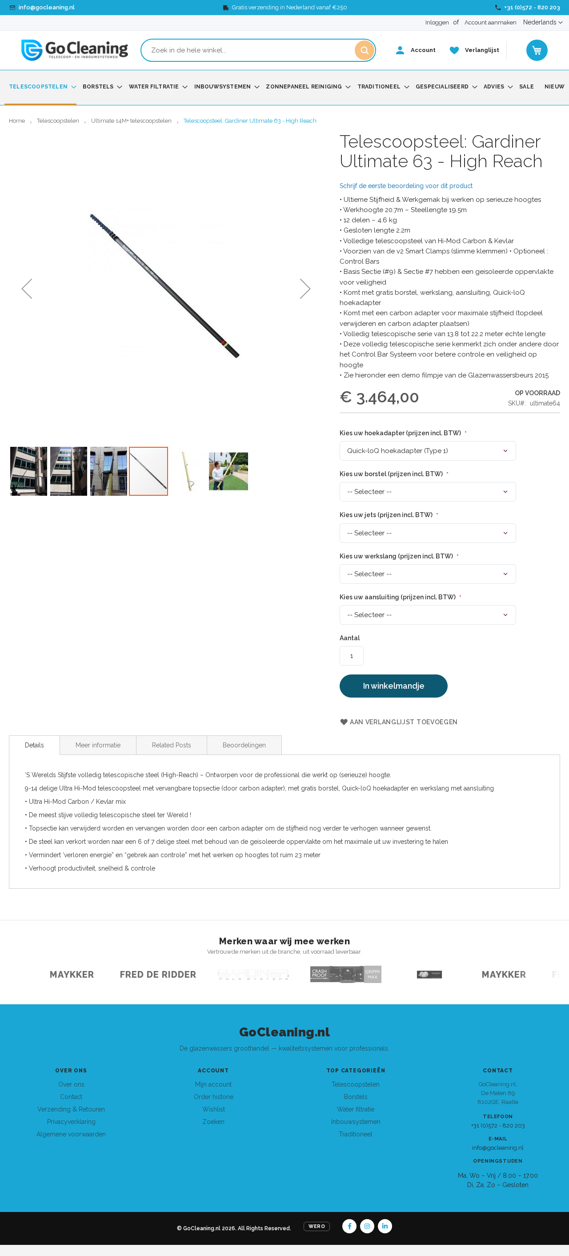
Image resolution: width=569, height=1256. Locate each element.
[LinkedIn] (385, 1226)
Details (34, 745)
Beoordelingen (244, 745)
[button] (543, 23)
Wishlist (213, 1109)
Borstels (356, 1096)
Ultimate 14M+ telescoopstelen (131, 120)
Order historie (213, 1096)
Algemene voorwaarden (71, 1134)
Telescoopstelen (58, 120)
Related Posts (171, 745)
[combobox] (258, 50)
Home (17, 120)
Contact (71, 1096)
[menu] (284, 87)
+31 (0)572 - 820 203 (498, 1125)
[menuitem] (40, 87)
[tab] (34, 745)
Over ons (71, 1084)
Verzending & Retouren (71, 1109)
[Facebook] (349, 1226)
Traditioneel (356, 1134)
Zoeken (213, 1121)
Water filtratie (355, 1109)
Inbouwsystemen (356, 1121)
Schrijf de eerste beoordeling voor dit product (406, 185)
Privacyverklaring (71, 1121)
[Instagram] (367, 1226)
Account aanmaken (491, 22)
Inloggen (437, 22)
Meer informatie (98, 745)
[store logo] (74, 50)
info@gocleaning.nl (498, 1147)
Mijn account (213, 1084)
